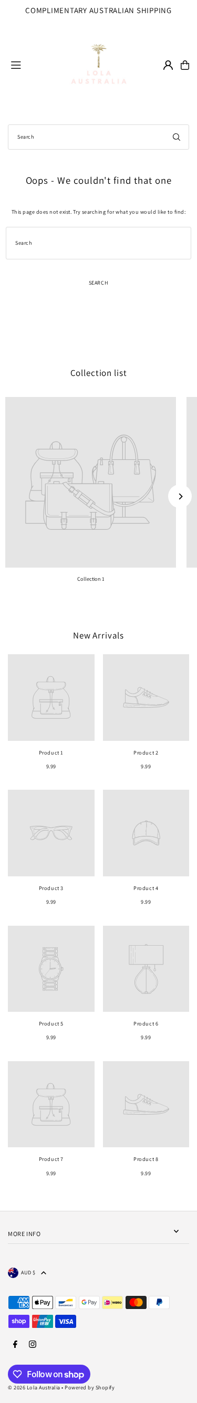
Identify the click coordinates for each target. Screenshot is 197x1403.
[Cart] (185, 65)
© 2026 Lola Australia (34, 1387)
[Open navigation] (24, 64)
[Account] (168, 65)
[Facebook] (15, 1345)
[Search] (176, 137)
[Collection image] (90, 482)
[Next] (180, 496)
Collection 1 (91, 578)
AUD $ (28, 1272)
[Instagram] (32, 1345)
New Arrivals (98, 635)
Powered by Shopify (90, 1387)
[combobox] (98, 137)
